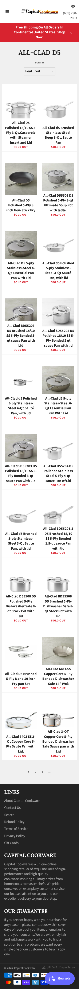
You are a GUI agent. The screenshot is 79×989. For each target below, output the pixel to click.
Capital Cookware (25, 968)
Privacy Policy (14, 836)
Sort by (39, 62)
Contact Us (12, 807)
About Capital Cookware (22, 800)
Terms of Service (16, 828)
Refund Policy (14, 821)
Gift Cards (11, 842)
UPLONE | (60, 967)
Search (9, 814)
